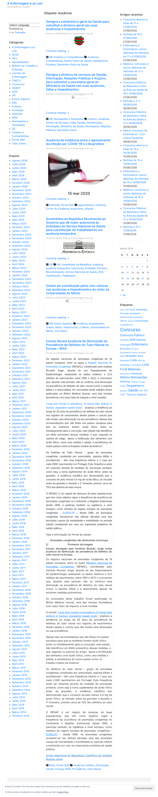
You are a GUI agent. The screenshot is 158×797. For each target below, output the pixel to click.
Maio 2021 (18, 393)
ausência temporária (58, 268)
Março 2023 (19, 312)
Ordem (50, 327)
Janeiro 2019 (19, 497)
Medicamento (125, 374)
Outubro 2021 (20, 375)
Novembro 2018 (21, 504)
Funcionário (125, 352)
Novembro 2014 (21, 682)
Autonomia (77, 268)
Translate (20, 32)
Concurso (130, 329)
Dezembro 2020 (21, 412)
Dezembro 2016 (21, 589)
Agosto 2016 (19, 604)
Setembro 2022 (21, 334)
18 (127, 278)
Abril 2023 (18, 308)
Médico (125, 377)
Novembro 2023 (21, 282)
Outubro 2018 (20, 508)
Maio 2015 (18, 660)
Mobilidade (136, 373)
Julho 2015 (18, 652)
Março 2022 (19, 356)
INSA (15, 117)
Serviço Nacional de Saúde (81, 271)
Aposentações (20, 62)
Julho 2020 (18, 430)
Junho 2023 (19, 301)
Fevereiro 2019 (20, 493)
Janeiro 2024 (20, 275)
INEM (122, 356)
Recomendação (55, 271)
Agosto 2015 (19, 649)
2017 (122, 310)
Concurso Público (132, 335)
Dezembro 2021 (21, 367)
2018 (127, 310)
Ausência (93, 57)
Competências (54, 60)
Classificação (141, 320)
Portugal (141, 382)
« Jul (123, 294)
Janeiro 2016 (19, 630)
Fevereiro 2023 (21, 316)
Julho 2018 (18, 519)
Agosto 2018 (19, 515)
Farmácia (134, 349)
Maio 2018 (18, 527)
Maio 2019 (18, 482)
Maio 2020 (18, 438)
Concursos (18, 84)
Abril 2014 (18, 708)
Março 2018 (19, 534)
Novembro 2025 (21, 193)
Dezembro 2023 (21, 279)
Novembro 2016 (21, 593)
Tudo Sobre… (20, 143)
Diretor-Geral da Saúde (77, 60)
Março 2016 (19, 623)
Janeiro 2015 (19, 675)
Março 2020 (19, 445)
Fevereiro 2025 (21, 227)
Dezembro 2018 (21, 501)
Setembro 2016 (21, 601)
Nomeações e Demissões (68, 118)
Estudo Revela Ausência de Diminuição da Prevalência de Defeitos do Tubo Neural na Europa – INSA (77, 344)
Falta (73, 122)
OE (13, 128)
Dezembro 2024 (21, 234)
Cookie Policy (63, 792)
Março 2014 (19, 712)
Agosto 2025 (19, 204)
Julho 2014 (18, 697)
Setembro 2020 (21, 423)
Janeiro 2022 (20, 364)
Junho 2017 (18, 567)
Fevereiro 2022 (21, 360)
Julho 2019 (18, 475)
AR (58, 264)
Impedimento (100, 60)
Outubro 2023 (20, 286)
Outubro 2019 (20, 464)
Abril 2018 (18, 530)
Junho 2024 (19, 256)
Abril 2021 (18, 397)
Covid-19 (51, 208)
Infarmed (17, 113)
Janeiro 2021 (19, 408)
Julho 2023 (18, 297)
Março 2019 (19, 489)
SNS (100, 271)
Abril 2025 (18, 219)
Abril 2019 (18, 486)
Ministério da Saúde (72, 126)
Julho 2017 (18, 564)
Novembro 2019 (21, 460)
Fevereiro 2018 (20, 538)
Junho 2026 (19, 167)
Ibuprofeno (77, 208)
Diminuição (102, 765)
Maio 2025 (18, 216)
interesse (124, 360)
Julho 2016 (18, 608)
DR (13, 95)
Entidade (90, 268)
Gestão (81, 122)
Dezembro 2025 (21, 190)
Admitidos (141, 309)
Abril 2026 (18, 175)
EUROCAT (69, 513)
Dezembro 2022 (21, 323)
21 (143, 278)
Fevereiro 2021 (20, 404)
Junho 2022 (19, 345)
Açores (131, 321)
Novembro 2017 (21, 549)
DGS (14, 91)
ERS (14, 102)
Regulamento (135, 385)
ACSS (15, 54)
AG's (14, 58)
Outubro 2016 (20, 597)
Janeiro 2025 (20, 230)
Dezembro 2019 (21, 456)
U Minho (84, 327)
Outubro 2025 (20, 197)
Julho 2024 (18, 253)
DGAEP (16, 87)
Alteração (124, 313)
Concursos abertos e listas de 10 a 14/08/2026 (135, 149)
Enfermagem (125, 345)
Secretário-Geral (66, 130)
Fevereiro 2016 (20, 626)
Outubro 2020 (20, 419)
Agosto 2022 (19, 338)
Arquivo (92, 118)
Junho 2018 (19, 523)
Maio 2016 (18, 615)
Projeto (123, 386)
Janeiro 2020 (20, 452)
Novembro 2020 (21, 415)
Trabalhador (69, 275)
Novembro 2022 (21, 327)
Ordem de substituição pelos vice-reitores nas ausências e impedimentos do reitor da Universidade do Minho (77, 289)
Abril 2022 (18, 353)
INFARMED (131, 356)
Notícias (125, 381)
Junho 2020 (19, 434)
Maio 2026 (18, 171)
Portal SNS (18, 139)
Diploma (141, 339)
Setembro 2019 (21, 467)
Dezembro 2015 (21, 634)
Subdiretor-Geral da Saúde (72, 64)
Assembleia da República (76, 264)
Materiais (134, 369)
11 (127, 272)
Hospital (142, 352)
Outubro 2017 (20, 552)
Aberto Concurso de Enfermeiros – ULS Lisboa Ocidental (135, 134)
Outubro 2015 (20, 641)
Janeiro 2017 (19, 586)
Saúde (133, 390)
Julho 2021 (18, 386)
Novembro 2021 (21, 371)
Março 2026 (19, 179)
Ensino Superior (21, 99)
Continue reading (57, 50)
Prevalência (79, 768)
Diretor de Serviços (57, 122)
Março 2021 (19, 401)
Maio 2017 (18, 571)
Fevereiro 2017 (20, 582)
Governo (102, 268)
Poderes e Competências (68, 57)
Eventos (16, 106)
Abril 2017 (18, 575)
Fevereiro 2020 (21, 449)
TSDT (123, 394)
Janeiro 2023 (20, 319)
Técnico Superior (137, 394)
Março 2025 (19, 223)
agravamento (86, 204)
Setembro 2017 (21, 556)
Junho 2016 (19, 612)
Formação (18, 110)
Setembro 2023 (21, 290)
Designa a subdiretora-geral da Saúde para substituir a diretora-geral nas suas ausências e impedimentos (77, 25)
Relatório (123, 391)
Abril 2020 (18, 441)
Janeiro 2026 (20, 186)
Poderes (51, 64)
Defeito (90, 765)
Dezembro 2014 (21, 678)
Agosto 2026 (19, 160)
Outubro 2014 (20, 686)
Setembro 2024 (21, 245)
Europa (59, 768)
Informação (52, 126)
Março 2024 (19, 267)
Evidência (63, 208)
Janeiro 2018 (19, 541)
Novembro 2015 (21, 638)
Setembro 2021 (21, 378)
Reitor (58, 327)
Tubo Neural (94, 768)
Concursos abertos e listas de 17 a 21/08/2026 (135, 23)
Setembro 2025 (21, 201)
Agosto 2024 (19, 249)
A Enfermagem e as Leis (25, 3)
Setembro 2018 (21, 512)
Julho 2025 (18, 208)
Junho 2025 (19, 212)
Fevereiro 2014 (20, 715)
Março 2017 (19, 578)
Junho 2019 (19, 478)
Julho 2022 (18, 341)
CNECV (16, 80)
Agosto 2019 (19, 471)
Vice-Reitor (61, 330)
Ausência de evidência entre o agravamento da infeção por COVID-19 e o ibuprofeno (78, 142)
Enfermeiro (140, 344)
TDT (145, 390)
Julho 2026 (18, 164)
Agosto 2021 (19, 382)
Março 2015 (19, 667)
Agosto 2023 (19, 293)
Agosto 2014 (19, 693)
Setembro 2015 (21, 645)
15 (148, 272)
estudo (50, 768)
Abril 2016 (18, 619)
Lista (133, 360)
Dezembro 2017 (21, 545)
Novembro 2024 (21, 238)
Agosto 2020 (19, 427)
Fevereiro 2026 (21, 182)
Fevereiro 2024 (21, 271)
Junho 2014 (19, 700)
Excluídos (125, 348)
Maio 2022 (18, 349)
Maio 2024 (18, 260)
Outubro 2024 (20, 242)
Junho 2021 (19, 390)
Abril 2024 (18, 264)
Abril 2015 (18, 663)
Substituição (53, 275)
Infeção (89, 208)
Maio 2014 (18, 704)
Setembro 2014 (21, 689)
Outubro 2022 (20, 330)
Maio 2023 (18, 304)
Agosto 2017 (19, 560)
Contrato (124, 340)
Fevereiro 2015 (20, 671)
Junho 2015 (19, 656)
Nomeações (92, 126)
